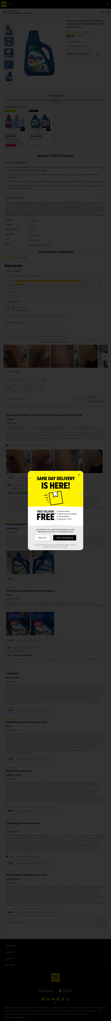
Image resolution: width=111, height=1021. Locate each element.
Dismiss (42, 537)
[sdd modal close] (79, 475)
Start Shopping (64, 537)
